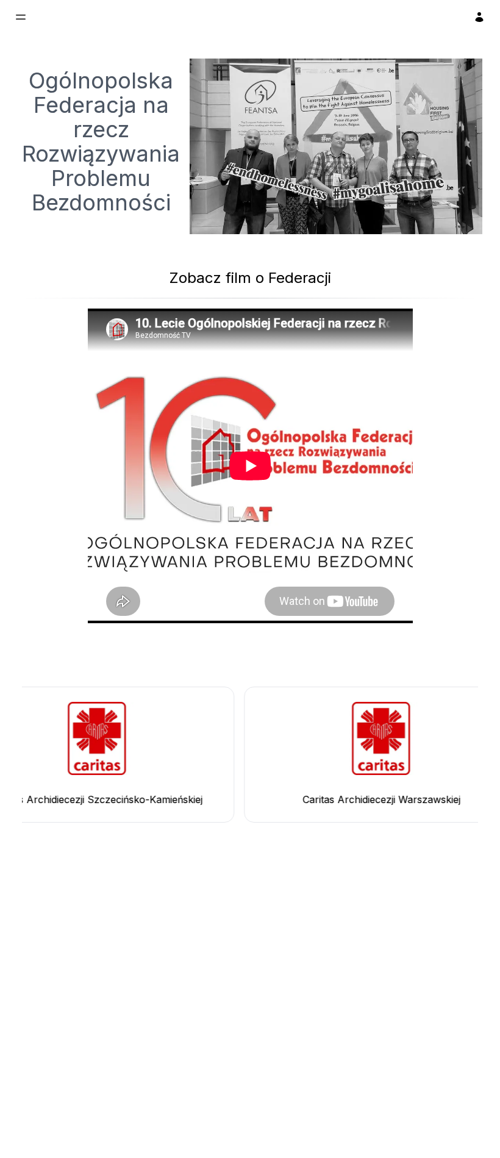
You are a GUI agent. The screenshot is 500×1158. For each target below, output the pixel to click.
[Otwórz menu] (21, 17)
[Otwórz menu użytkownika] (479, 17)
